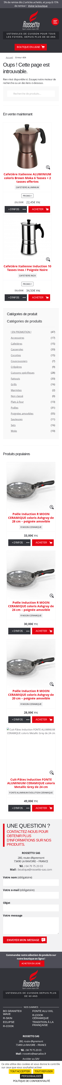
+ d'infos (13, 209)
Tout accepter (20, 1071)
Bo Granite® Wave (12, 1013)
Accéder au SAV (31, 1058)
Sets (13, 425)
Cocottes (16, 355)
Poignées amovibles (22, 413)
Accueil (9, 57)
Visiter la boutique (38, 6)
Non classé (17, 396)
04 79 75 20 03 (34, 866)
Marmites (16, 390)
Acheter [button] (37, 209)
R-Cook (8, 1026)
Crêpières (16, 367)
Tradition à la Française (42, 1024)
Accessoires (17, 337)
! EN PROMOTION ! (21, 332)
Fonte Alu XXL (42, 1011)
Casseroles (17, 349)
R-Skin (7, 1018)
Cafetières (16, 343)
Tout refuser (44, 1071)
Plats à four (17, 401)
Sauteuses (17, 419)
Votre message (12, 915)
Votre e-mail (18, 890)
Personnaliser (32, 1076)
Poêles (14, 407)
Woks (14, 431)
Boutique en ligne (28, 47)
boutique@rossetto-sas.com (35, 869)
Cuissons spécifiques (22, 372)
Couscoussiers (19, 361)
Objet (6, 903)
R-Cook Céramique (40, 1017)
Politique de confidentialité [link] (31, 1081)
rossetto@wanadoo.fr (34, 1053)
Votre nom (17, 877)
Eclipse (8, 1022)
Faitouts (15, 378)
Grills (14, 384)
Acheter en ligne (31, 963)
